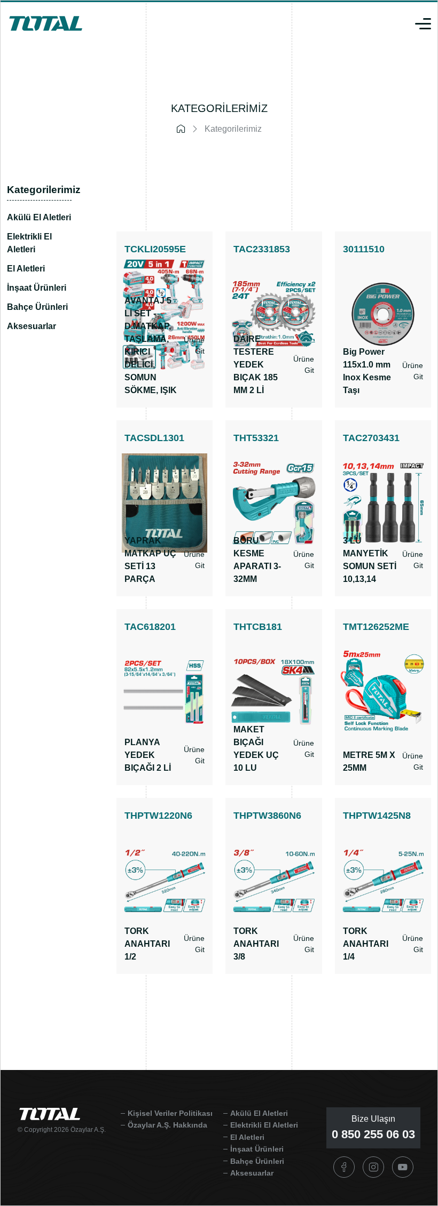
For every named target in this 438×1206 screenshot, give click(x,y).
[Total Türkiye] (45, 22)
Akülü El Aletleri (39, 217)
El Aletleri (26, 268)
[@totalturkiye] (344, 1167)
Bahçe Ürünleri (37, 307)
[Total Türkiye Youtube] (402, 1167)
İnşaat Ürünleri (36, 287)
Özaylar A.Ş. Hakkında (167, 1125)
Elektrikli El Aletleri (29, 243)
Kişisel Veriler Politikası (170, 1113)
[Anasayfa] (184, 129)
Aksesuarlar (31, 326)
